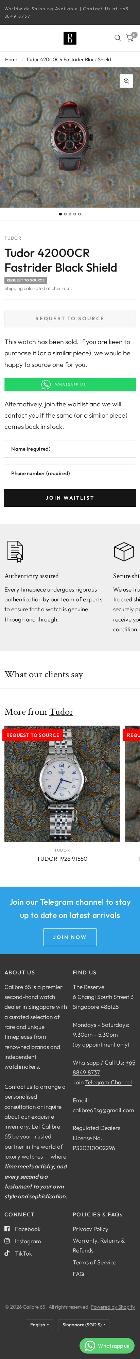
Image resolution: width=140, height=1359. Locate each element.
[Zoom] (126, 81)
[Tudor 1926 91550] (62, 784)
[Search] (117, 38)
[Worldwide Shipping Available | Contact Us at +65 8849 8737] (70, 12)
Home (11, 59)
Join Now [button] (70, 937)
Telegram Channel (108, 1082)
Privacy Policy (90, 1228)
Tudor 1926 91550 (62, 858)
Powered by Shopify (113, 1307)
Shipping (13, 288)
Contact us (18, 1086)
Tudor (61, 711)
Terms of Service (94, 1262)
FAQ (78, 1273)
